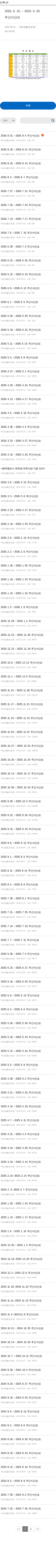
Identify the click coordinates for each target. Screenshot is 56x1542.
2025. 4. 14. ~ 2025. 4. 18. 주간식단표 (21, 1106)
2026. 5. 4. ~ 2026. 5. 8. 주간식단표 (19, 357)
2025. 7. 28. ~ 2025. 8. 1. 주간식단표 (20, 898)
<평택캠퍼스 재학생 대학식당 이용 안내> (23, 468)
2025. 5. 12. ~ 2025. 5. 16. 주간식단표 (21, 1051)
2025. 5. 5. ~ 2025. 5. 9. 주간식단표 (19, 1064)
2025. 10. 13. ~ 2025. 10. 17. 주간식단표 (22, 773)
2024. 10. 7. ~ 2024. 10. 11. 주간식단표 (21, 1356)
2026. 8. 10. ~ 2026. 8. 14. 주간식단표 (21, 163)
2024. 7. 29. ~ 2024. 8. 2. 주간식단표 (20, 1494)
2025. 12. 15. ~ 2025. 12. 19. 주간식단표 (22, 648)
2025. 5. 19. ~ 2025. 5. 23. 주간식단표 (21, 1037)
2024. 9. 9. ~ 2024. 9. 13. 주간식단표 (20, 1411)
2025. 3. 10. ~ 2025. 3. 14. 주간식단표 (21, 1162)
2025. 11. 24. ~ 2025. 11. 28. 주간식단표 (22, 690)
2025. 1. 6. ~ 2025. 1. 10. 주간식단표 (20, 1231)
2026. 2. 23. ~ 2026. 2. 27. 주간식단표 (21, 510)
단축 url (4, 2)
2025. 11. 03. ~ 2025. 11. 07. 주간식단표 (22, 732)
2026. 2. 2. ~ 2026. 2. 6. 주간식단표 (19, 551)
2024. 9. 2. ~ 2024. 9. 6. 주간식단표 (19, 1425)
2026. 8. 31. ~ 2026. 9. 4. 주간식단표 (20, 135)
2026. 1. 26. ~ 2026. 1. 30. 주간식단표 (21, 565)
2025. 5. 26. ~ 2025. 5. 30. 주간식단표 (21, 1023)
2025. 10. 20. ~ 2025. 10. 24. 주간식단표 (22, 759)
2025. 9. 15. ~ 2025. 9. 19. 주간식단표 (21, 829)
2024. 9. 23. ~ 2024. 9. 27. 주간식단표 (21, 1383)
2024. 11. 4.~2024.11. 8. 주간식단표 (19, 1314)
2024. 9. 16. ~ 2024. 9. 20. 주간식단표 (21, 1397)
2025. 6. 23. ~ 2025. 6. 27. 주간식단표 (21, 967)
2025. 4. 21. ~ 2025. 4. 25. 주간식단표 (21, 1092)
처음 (18, 1529)
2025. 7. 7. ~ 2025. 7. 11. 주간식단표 (20, 940)
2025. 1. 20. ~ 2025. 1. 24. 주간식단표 (21, 1203)
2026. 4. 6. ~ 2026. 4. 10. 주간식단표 (20, 413)
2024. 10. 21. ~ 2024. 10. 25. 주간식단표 (22, 1328)
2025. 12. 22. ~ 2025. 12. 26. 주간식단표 (22, 635)
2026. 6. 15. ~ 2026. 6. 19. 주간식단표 (21, 274)
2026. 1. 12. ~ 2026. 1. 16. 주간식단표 (21, 593)
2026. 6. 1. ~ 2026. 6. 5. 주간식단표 (19, 302)
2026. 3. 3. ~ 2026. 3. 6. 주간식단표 (19, 496)
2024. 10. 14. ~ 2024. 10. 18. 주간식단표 (22, 1342)
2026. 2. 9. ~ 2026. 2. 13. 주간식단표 (20, 537)
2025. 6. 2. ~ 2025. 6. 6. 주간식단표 (19, 1009)
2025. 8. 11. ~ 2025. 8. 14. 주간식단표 (20, 870)
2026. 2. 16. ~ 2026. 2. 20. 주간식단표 (21, 524)
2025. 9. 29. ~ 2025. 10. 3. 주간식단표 (21, 801)
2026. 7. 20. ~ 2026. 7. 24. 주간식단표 (21, 205)
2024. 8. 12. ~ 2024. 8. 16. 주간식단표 (21, 1467)
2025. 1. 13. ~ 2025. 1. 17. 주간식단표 (21, 1217)
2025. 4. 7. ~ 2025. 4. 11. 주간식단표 (20, 1120)
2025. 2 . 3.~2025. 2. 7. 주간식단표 (19, 1189)
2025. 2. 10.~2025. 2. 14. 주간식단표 (20, 1175)
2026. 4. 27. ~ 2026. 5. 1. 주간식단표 (20, 371)
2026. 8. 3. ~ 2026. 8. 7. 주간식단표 (19, 177)
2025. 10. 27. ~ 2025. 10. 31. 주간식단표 (22, 746)
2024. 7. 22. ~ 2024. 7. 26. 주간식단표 (21, 1508)
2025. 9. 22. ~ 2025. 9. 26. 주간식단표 (21, 815)
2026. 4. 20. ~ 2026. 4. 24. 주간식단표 (21, 385)
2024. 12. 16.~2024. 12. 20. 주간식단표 (21, 1259)
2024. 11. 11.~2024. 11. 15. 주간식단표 (21, 1300)
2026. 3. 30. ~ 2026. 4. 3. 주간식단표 (20, 427)
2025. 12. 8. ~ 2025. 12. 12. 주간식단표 (21, 662)
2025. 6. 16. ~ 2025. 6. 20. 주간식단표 (21, 981)
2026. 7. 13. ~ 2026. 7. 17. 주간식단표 (21, 219)
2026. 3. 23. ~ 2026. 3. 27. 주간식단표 (21, 440)
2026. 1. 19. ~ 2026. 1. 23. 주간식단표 (21, 579)
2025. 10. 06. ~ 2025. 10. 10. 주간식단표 (22, 787)
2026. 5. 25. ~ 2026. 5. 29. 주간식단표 (21, 316)
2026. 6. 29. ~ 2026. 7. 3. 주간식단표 (20, 246)
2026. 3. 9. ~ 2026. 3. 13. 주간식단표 (20, 482)
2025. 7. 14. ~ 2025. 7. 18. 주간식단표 (21, 926)
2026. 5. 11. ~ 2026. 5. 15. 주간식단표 (20, 343)
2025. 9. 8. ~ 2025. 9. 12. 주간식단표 (20, 843)
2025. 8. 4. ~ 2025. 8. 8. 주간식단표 (19, 884)
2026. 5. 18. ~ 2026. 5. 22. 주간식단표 (21, 329)
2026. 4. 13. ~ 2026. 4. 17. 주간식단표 (21, 399)
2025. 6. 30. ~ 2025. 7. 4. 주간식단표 (20, 954)
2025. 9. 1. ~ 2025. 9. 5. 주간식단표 (19, 856)
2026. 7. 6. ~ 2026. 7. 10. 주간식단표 (20, 232)
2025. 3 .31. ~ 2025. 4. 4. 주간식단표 (20, 1134)
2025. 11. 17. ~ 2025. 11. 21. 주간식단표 (22, 704)
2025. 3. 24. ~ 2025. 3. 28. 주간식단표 (21, 1148)
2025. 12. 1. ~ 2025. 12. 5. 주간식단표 (21, 676)
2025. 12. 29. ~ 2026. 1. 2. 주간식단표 (21, 621)
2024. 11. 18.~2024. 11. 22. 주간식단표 (21, 1286)
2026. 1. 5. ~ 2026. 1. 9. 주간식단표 (19, 607)
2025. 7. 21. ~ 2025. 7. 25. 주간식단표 (21, 912)
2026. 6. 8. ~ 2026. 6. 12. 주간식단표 (20, 288)
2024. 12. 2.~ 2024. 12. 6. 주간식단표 (20, 1272)
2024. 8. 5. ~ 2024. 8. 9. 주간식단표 (19, 1481)
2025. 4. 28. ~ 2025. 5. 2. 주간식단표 (20, 1078)
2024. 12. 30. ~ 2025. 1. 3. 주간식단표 (21, 1245)
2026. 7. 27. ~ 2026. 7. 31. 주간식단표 (21, 191)
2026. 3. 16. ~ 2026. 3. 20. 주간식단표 (21, 454)
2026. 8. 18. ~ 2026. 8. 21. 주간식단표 (21, 149)
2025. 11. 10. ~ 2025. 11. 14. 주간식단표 (22, 718)
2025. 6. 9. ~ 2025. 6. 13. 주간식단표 (20, 995)
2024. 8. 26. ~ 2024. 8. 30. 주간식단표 (21, 1439)
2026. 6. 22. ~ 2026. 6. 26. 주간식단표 (21, 260)
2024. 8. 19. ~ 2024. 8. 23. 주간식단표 (21, 1453)
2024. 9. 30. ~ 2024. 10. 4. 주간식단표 (21, 1370)
